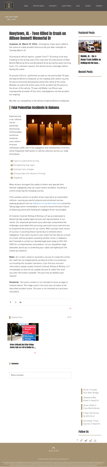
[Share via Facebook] (10, 302)
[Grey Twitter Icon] (85, 440)
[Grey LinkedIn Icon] (90, 440)
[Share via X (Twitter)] (15, 302)
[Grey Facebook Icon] (81, 440)
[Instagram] (95, 440)
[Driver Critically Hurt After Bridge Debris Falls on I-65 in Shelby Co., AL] (23, 332)
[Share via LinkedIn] (21, 302)
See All (69, 317)
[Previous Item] (82, 46)
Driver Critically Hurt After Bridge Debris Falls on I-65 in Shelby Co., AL (22, 346)
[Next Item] (98, 46)
